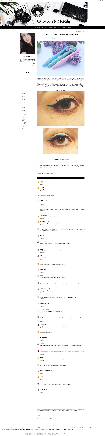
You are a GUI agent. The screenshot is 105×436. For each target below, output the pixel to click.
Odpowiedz (42, 184)
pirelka (42, 357)
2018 (23, 104)
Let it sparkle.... (43, 324)
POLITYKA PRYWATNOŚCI (66, 27)
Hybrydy (21, 427)
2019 (23, 102)
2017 (23, 105)
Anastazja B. (42, 343)
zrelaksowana (43, 389)
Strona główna (61, 413)
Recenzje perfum (30, 429)
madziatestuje (43, 269)
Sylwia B (42, 181)
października (23, 113)
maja (22, 120)
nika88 (41, 350)
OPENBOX (70, 427)
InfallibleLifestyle (44, 303)
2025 (23, 93)
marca (22, 123)
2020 (23, 101)
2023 (23, 96)
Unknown (42, 263)
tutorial (62, 429)
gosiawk (42, 275)
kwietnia (22, 122)
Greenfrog (42, 316)
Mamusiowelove (43, 215)
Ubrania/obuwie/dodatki (67, 429)
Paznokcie (76, 427)
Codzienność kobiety (44, 241)
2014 (23, 128)
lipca (22, 117)
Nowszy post (39, 413)
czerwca (22, 119)
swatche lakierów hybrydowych (54, 429)
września (22, 114)
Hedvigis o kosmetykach (45, 221)
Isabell (41, 249)
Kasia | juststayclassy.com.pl (46, 370)
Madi (41, 255)
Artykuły (2, 427)
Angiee (41, 376)
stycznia (22, 126)
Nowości (55, 427)
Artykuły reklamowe (10, 427)
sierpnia (22, 116)
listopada (22, 111)
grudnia (22, 110)
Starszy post (83, 413)
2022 (23, 98)
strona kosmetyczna (44, 309)
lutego (22, 125)
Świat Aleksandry (44, 282)
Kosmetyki (37, 27)
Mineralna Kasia (43, 200)
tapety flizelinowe (40, 167)
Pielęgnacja (85, 427)
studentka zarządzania (45, 288)
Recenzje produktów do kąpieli (41, 429)
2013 (23, 130)
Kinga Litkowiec (43, 337)
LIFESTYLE (50, 27)
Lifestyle (35, 427)
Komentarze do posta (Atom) (45, 415)
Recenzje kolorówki (20, 429)
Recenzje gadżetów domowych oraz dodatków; (8, 429)
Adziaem (42, 235)
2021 (23, 99)
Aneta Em (42, 187)
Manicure (44, 27)
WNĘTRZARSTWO (57, 27)
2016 (23, 107)
